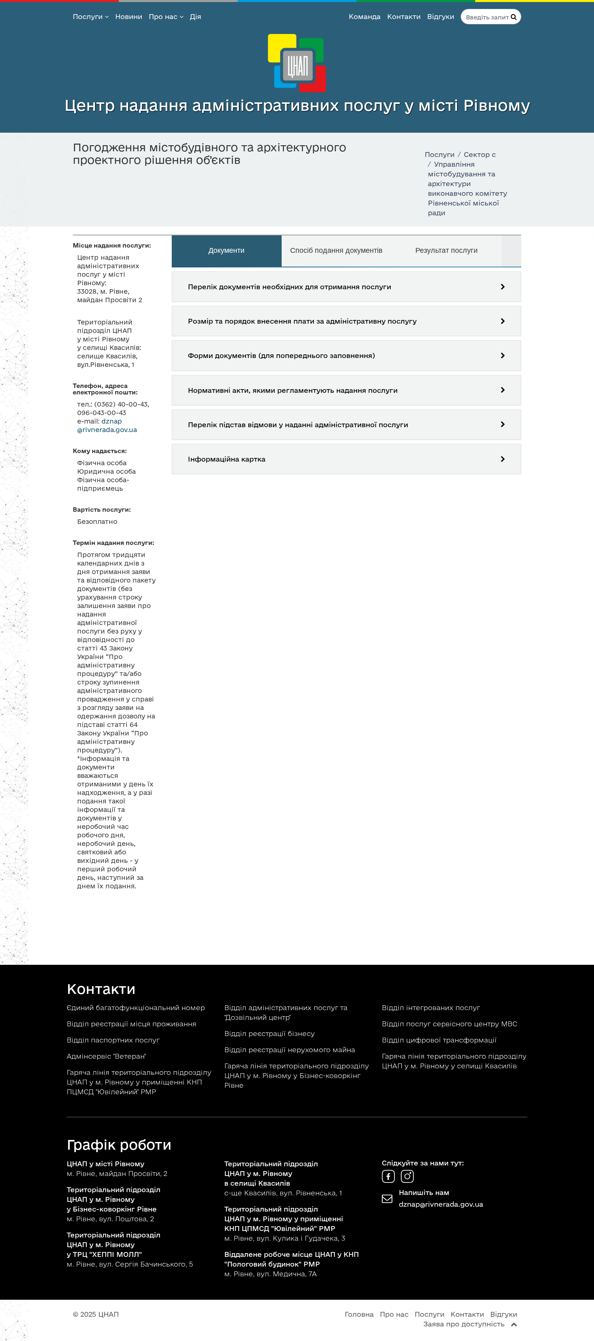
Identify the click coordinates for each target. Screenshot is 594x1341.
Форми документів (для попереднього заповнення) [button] (281, 355)
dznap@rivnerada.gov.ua (441, 1204)
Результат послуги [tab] (446, 250)
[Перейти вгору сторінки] (514, 1324)
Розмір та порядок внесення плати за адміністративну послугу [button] (302, 321)
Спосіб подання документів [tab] (336, 250)
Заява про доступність (464, 1324)
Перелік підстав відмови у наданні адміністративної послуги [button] (298, 424)
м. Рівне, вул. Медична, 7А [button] (291, 1263)
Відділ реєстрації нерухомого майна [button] (290, 1049)
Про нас (164, 16)
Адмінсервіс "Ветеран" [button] (107, 1056)
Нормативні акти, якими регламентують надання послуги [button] (293, 390)
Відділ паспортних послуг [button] (114, 1040)
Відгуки (440, 16)
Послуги (89, 16)
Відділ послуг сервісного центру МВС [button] (450, 1023)
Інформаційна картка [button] (226, 459)
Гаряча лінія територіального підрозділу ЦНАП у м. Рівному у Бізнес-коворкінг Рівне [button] (296, 1075)
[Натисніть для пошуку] (513, 16)
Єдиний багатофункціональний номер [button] (137, 1007)
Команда (365, 16)
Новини (128, 16)
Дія (195, 16)
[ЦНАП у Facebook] (389, 1180)
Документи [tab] (226, 250)
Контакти (404, 16)
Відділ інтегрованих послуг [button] (432, 1007)
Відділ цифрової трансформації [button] (440, 1040)
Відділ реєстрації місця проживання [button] (132, 1023)
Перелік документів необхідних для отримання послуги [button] (289, 286)
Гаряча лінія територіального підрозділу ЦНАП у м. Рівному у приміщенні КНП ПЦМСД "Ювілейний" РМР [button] (139, 1081)
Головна (359, 1314)
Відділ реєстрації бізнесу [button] (270, 1033)
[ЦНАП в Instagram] (407, 1180)
